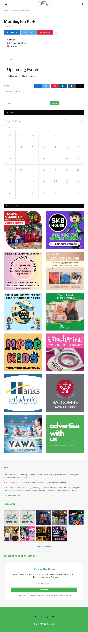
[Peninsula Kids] (44, 3)
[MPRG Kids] (23, 352)
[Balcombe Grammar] (65, 393)
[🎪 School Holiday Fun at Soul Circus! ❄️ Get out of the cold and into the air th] (59, 533)
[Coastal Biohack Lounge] (65, 271)
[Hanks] (23, 393)
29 (67, 182)
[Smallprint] (65, 352)
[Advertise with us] (65, 434)
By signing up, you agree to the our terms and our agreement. (45, 595)
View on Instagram (44, 546)
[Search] (82, 3)
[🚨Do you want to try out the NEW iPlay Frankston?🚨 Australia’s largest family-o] (76, 517)
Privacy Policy (58, 595)
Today (73, 120)
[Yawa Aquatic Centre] (23, 434)
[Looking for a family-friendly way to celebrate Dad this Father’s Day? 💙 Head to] (27, 517)
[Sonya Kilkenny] (23, 230)
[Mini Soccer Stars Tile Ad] (23, 312)
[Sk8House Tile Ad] (65, 230)
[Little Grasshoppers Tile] (65, 312)
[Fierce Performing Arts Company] (23, 271)
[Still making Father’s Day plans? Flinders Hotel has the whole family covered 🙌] (11, 517)
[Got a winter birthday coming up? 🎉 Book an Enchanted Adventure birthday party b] (11, 533)
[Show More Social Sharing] (56, 32)
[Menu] (6, 3)
